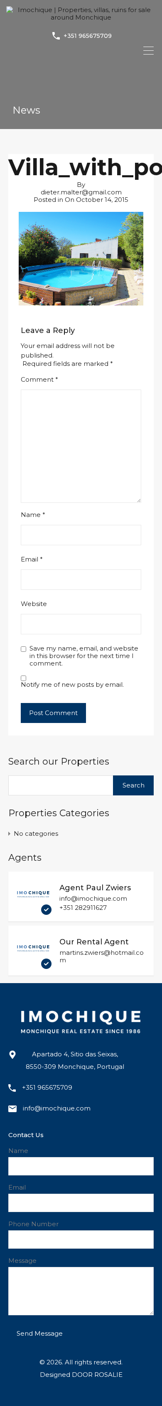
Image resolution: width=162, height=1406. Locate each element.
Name (33, 515)
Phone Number (33, 1224)
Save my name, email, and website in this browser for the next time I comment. (83, 656)
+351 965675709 (88, 36)
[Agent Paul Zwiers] (33, 911)
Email (32, 559)
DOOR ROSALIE (97, 1375)
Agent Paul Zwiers (95, 887)
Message (22, 1260)
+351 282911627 (83, 908)
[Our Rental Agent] (33, 965)
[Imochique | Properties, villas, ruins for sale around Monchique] (81, 17)
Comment (39, 379)
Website (34, 604)
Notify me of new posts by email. (72, 684)
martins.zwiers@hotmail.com (101, 956)
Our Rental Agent (94, 941)
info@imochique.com (93, 898)
